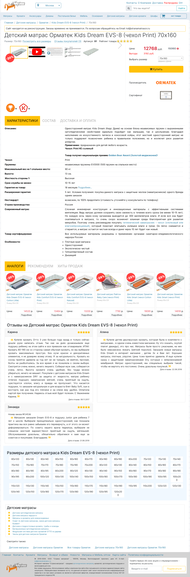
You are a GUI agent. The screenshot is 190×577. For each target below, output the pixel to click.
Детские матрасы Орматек (48, 547)
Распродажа (171, 2)
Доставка (157, 2)
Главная (6, 554)
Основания (97, 16)
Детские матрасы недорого (25, 515)
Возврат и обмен (58, 554)
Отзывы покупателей (67, 41)
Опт (181, 2)
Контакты (131, 2)
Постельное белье (67, 16)
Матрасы (7, 16)
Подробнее (26, 315)
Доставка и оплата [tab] (78, 121)
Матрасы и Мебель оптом (96, 554)
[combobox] (170, 58)
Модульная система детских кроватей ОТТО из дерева (37, 531)
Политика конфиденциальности (145, 554)
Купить (157, 69)
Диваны (49, 16)
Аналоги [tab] (15, 266)
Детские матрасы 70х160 (109, 547)
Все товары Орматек (79, 547)
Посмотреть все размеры (37, 41)
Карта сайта (119, 554)
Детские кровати (137, 16)
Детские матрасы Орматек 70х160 (146, 547)
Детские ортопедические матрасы (28, 513)
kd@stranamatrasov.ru (42, 561)
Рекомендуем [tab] (40, 266)
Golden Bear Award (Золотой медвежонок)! (133, 155)
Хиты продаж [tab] (70, 266)
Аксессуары (35, 16)
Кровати (21, 16)
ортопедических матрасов (83, 563)
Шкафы (154, 16)
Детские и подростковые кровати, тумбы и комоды (36, 526)
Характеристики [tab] (22, 121)
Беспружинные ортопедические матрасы (31, 529)
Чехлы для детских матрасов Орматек (30, 534)
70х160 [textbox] (163, 58)
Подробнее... (85, 187)
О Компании (144, 2)
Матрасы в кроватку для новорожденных (31, 518)
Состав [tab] (49, 121)
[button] (11, 108)
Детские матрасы (116, 16)
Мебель (83, 16)
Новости (75, 554)
